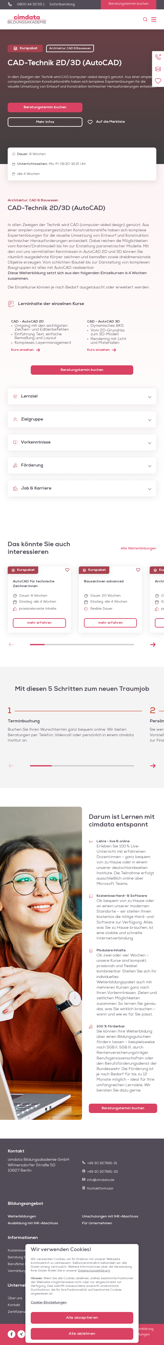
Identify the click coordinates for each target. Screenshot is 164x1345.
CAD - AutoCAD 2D (27, 321)
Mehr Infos (45, 122)
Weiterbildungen (22, 1216)
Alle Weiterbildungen (138, 548)
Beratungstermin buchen (128, 4)
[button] (67, 569)
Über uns (15, 1298)
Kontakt (14, 1305)
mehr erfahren (39, 623)
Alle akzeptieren (82, 1318)
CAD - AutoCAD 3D (103, 321)
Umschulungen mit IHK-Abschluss (110, 1216)
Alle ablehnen (82, 1334)
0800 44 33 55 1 (30, 4)
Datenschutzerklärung (94, 1270)
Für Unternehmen (97, 1223)
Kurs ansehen (22, 350)
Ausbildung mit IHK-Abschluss (33, 1223)
